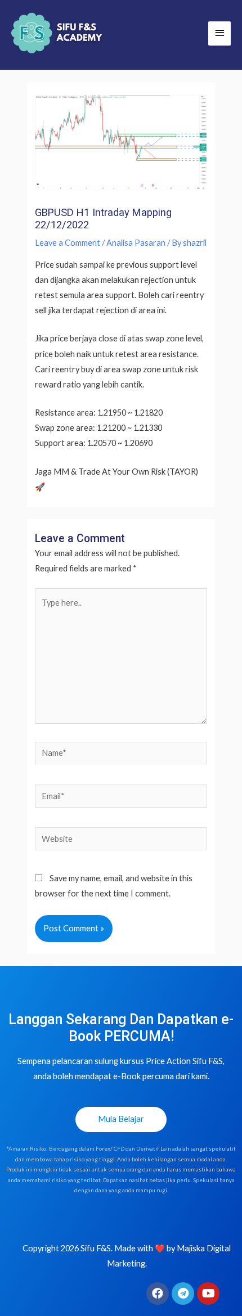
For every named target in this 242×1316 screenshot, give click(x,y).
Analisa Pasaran (135, 242)
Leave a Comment (67, 242)
